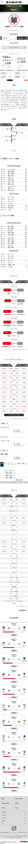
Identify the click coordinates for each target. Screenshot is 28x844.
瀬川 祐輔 (11, 241)
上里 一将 (11, 182)
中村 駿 (10, 245)
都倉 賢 (10, 188)
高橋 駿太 (11, 247)
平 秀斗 (10, 266)
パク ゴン (11, 236)
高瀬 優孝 (11, 232)
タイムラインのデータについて (19, 349)
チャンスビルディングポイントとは (18, 418)
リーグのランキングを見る (14, 415)
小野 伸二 (11, 207)
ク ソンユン (11, 169)
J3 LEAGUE (3, 818)
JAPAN (16, 803)
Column (3, 807)
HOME (1, 12)
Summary (3, 820)
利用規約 (2, 832)
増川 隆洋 (11, 173)
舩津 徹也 (11, 228)
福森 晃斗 (11, 175)
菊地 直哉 (11, 171)
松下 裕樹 (11, 243)
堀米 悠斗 (11, 184)
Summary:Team (19, 798)
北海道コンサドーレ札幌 (6, 60)
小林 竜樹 (11, 234)
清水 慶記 (11, 226)
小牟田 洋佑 (11, 264)
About (16, 807)
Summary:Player (5, 803)
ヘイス (9, 209)
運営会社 (21, 832)
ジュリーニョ (11, 186)
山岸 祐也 (11, 239)
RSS (26, 80)
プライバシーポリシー (13, 832)
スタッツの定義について (21, 606)
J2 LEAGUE (3, 815)
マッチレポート (14, 47)
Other (2, 823)
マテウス (10, 260)
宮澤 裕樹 (11, 179)
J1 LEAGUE (3, 812)
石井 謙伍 (11, 205)
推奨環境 (7, 832)
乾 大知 (10, 230)
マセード (10, 177)
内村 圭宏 (11, 190)
